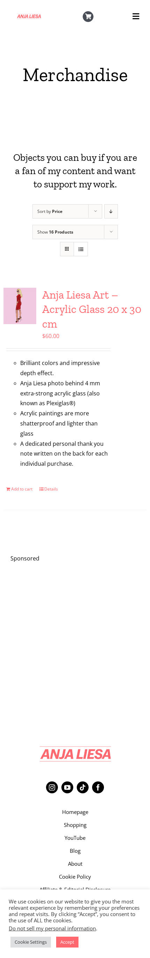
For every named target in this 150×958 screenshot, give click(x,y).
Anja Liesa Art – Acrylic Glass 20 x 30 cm (91, 309)
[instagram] (52, 787)
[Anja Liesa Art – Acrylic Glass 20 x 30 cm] (19, 306)
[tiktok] (83, 787)
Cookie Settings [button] (31, 942)
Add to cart (21, 489)
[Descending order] (111, 211)
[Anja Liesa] (29, 15)
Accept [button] (67, 942)
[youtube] (67, 787)
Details (51, 489)
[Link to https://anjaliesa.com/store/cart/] (88, 16)
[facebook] (98, 787)
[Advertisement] (75, 644)
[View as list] (81, 249)
